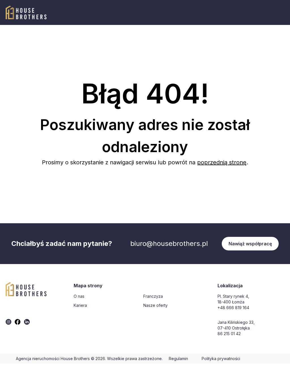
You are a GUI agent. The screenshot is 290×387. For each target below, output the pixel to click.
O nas (79, 296)
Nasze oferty (155, 305)
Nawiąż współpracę (250, 243)
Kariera (80, 305)
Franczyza (153, 296)
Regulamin (178, 358)
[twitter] (8, 322)
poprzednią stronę (221, 162)
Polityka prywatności (221, 358)
